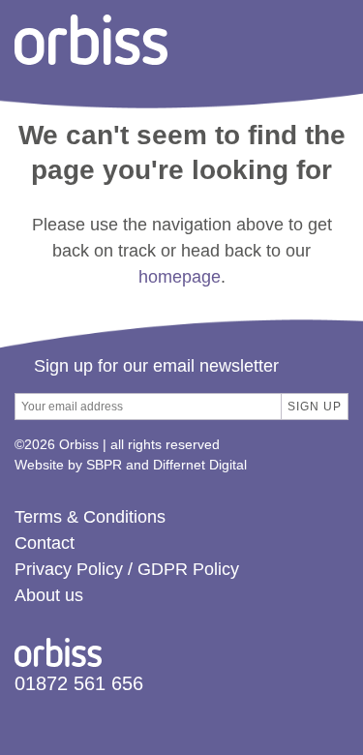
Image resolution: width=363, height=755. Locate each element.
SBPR (104, 464)
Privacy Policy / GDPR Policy (127, 569)
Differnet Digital (200, 464)
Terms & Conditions (90, 517)
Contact (45, 543)
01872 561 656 (79, 683)
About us (49, 595)
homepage (179, 277)
